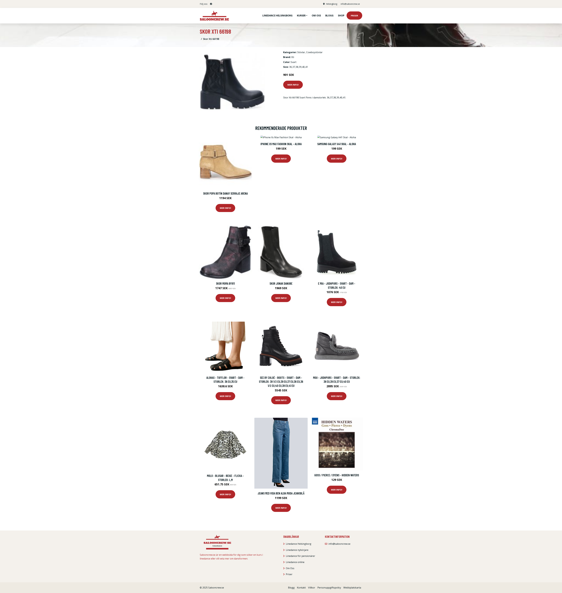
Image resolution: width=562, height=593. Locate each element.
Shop (341, 15)
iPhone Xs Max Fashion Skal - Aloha (281, 144)
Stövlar (301, 52)
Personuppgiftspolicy (329, 587)
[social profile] (211, 4)
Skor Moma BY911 (225, 283)
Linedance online (295, 562)
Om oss (316, 15)
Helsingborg (331, 3)
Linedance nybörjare (297, 550)
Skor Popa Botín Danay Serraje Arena (225, 193)
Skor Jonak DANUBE (281, 283)
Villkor (311, 587)
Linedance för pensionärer (300, 556)
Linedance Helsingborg (277, 15)
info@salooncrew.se (350, 3)
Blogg (329, 15)
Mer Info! (293, 84)
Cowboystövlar (314, 52)
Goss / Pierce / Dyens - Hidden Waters (336, 475)
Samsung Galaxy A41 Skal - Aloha (336, 144)
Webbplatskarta (352, 587)
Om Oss (290, 568)
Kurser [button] (301, 15)
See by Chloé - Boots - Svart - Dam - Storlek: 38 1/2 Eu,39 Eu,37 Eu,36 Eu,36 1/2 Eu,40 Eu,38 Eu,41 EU (281, 381)
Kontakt (301, 587)
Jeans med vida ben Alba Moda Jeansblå (281, 493)
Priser (354, 15)
